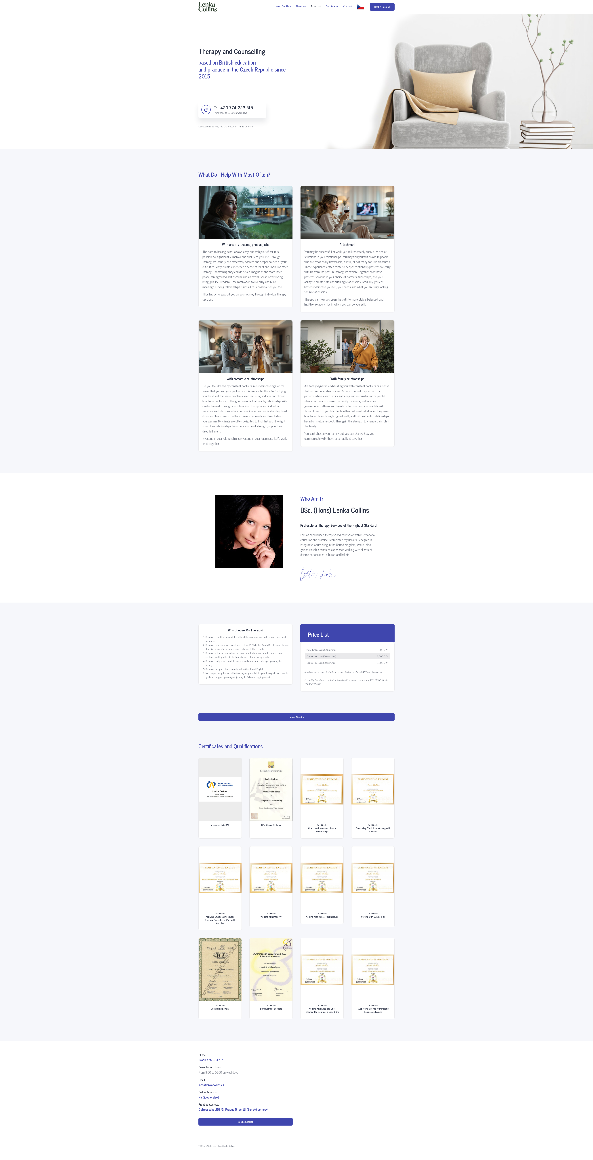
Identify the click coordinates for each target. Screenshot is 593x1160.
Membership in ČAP (220, 825)
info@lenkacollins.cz (211, 1084)
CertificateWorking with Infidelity (271, 915)
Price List (316, 6)
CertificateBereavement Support (271, 1006)
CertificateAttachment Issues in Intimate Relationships (322, 828)
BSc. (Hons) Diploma (271, 825)
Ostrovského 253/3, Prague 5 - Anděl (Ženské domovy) (233, 1109)
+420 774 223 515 (235, 107)
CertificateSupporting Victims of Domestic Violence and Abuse (373, 1008)
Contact (347, 6)
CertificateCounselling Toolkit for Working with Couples (373, 828)
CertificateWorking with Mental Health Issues (322, 915)
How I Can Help (283, 6)
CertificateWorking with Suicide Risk (373, 915)
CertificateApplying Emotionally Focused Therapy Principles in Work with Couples (220, 918)
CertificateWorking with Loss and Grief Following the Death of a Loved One (322, 1008)
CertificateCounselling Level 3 (220, 1006)
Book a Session (382, 7)
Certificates (332, 6)
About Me (301, 6)
